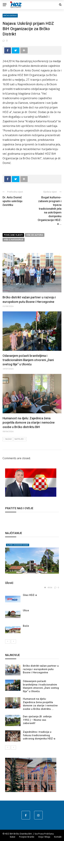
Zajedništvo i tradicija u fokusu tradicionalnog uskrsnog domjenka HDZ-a (39, 735)
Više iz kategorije (13, 239)
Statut (12, 836)
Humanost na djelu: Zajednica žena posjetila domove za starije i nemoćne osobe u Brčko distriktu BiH (29, 422)
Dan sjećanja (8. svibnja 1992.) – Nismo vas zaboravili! (37, 720)
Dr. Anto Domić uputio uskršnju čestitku (12, 201)
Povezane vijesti (13, 235)
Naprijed (19, 439)
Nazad (8, 439)
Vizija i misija (44, 836)
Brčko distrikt (10, 15)
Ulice (26, 610)
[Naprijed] (13, 641)
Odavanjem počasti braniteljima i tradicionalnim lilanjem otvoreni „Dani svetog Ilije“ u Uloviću (28, 360)
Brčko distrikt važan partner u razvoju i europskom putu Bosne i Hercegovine (41, 669)
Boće (26, 625)
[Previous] (7, 641)
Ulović (9, 583)
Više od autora (34, 235)
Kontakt (57, 836)
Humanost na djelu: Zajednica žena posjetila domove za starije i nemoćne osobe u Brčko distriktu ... (40, 703)
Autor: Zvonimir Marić (17, 545)
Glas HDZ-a (30, 595)
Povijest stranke (26, 836)
